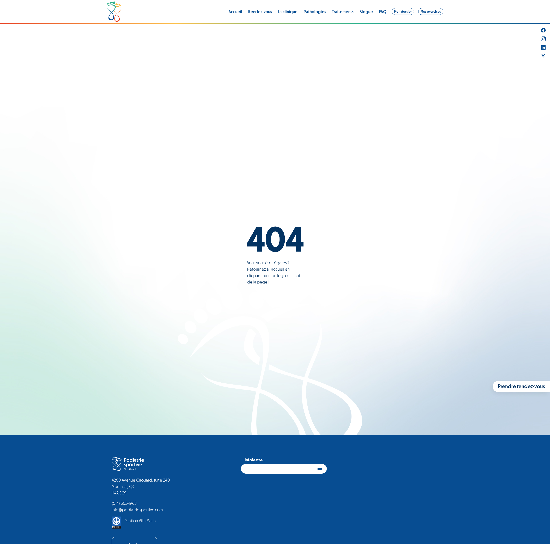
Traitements (342, 11)
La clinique (288, 11)
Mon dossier (403, 11)
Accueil (235, 11)
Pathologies (315, 11)
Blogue (366, 11)
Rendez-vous (260, 11)
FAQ (383, 11)
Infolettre (254, 459)
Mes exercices (431, 11)
